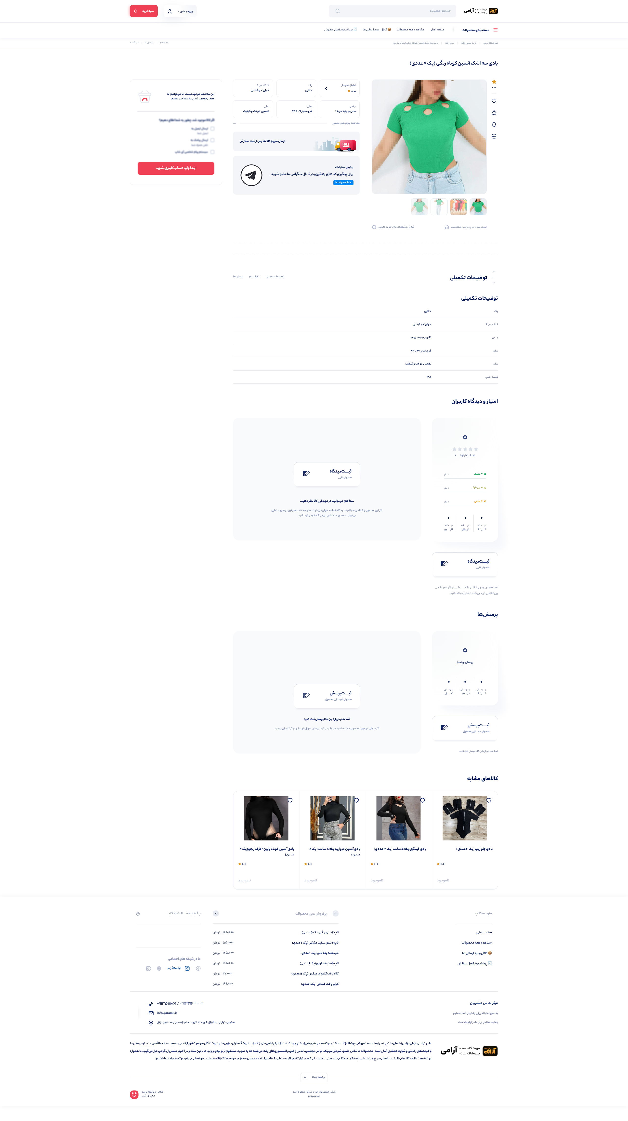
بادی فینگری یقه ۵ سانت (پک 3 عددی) (466, 849)
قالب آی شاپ (148, 1096)
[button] (336, 914)
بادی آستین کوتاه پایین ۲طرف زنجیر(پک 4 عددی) (333, 852)
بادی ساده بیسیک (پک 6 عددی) (272, 849)
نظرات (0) (254, 277)
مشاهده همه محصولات (410, 30)
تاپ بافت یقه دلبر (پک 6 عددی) (320, 953)
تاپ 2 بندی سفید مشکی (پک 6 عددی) (315, 942)
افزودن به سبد (284, 878)
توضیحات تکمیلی (275, 277)
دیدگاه (134, 43)
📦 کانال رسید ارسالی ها (377, 30)
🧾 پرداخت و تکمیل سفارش (340, 30)
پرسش (149, 43)
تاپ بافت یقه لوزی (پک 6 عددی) (319, 963)
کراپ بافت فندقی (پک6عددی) (320, 984)
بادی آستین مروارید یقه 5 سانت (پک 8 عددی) (401, 852)
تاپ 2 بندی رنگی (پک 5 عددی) (320, 932)
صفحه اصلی (437, 30)
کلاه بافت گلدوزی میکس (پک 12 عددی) (315, 973)
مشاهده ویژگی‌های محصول (346, 123)
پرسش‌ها (238, 277)
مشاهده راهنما (343, 182)
